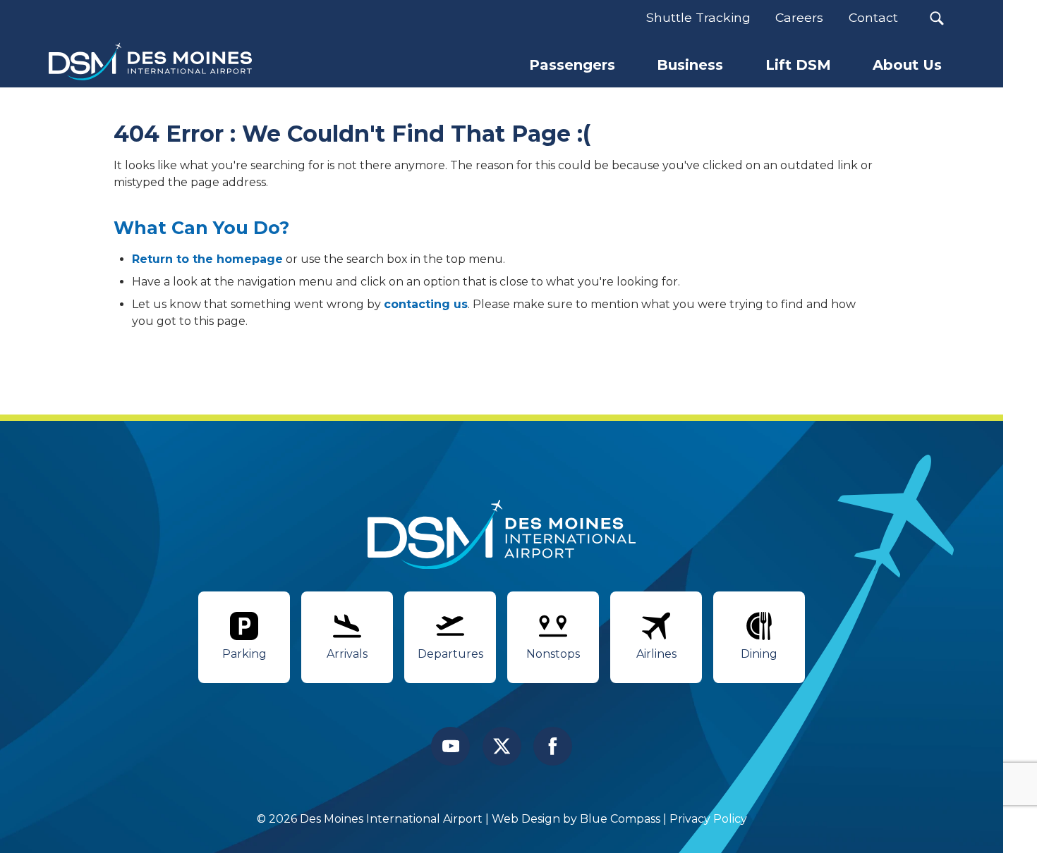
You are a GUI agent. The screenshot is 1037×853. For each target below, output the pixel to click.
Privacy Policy (708, 819)
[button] (936, 18)
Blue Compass (620, 819)
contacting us (426, 304)
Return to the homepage (207, 259)
